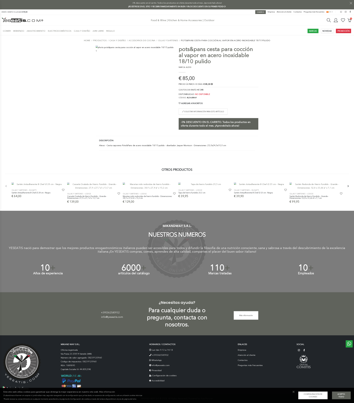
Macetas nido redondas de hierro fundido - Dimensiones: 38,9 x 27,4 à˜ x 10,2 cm (147, 197)
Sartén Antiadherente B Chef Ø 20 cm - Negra (253, 193)
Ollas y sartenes (168, 40)
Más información (246, 315)
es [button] (330, 12)
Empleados (306, 273)
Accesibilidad (158, 380)
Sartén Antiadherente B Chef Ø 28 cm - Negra (31, 193)
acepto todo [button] (341, 395)
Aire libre (98, 31)
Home (87, 40)
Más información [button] (107, 392)
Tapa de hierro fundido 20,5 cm (191, 193)
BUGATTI (33, 190)
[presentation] (6, 186)
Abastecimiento (36, 31)
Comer (7, 31)
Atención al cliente (284, 12)
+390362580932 (110, 312)
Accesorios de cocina (142, 40)
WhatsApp (157, 360)
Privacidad (157, 370)
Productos (100, 40)
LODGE (88, 194)
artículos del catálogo (134, 273)
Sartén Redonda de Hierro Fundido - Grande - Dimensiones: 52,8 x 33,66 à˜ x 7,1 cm (309, 197)
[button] (293, 392)
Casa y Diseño (82, 31)
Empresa (271, 12)
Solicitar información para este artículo (204, 112)
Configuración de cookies (164, 375)
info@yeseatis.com (112, 316)
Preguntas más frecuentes (314, 12)
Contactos (297, 12)
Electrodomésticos (59, 31)
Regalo (110, 31)
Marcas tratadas (220, 273)
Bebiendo (18, 31)
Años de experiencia (48, 273)
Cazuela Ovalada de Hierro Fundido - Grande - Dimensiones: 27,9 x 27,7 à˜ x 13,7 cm (87, 197)
